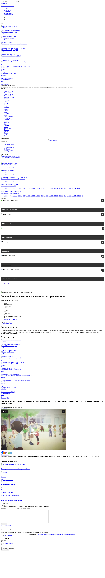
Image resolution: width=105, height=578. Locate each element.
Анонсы (6, 136)
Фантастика (7, 128)
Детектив (6, 103)
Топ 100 (7, 8)
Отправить (4, 524)
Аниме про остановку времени (9, 278)
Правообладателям (9, 152)
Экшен (6, 133)
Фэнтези (6, 130)
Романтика (7, 122)
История (6, 107)
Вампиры (6, 98)
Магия (6, 110)
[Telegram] (11, 453)
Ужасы (6, 127)
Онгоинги (8, 10)
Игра (5, 106)
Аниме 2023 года (9, 95)
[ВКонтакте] (2, 453)
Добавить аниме (8, 150)
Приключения (8, 119)
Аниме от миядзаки (7, 237)
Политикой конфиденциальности (66, 534)
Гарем (5, 101)
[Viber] (6, 453)
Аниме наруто (5, 251)
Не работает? (4, 408)
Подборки (7, 149)
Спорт (5, 124)
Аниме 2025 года (9, 93)
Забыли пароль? (9, 543)
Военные (6, 100)
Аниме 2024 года (9, 94)
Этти (5, 134)
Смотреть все (5, 283)
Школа (6, 131)
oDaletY (16, 319)
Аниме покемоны (6, 265)
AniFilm (6, 319)
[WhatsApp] (9, 453)
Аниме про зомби (6, 223)
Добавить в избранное (8, 323)
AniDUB (11, 319)
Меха (5, 112)
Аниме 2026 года (9, 91)
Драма (5, 104)
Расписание (8, 13)
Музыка (6, 115)
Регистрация (8, 535)
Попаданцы (7, 118)
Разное (6, 121)
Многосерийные (10, 14)
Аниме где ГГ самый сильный (9, 209)
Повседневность (8, 116)
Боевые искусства (9, 97)
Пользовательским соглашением (47, 534)
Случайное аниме (9, 147)
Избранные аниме (9, 144)
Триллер (6, 125)
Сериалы (7, 11)
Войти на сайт (4, 549)
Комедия (6, 109)
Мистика (6, 113)
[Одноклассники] (4, 453)
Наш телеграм (5, 455)
